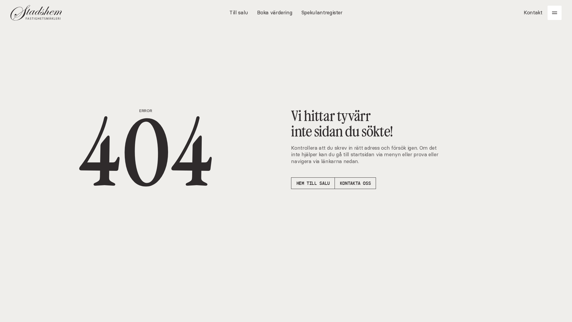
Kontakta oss (355, 183)
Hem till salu (313, 183)
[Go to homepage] (36, 13)
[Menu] (555, 13)
